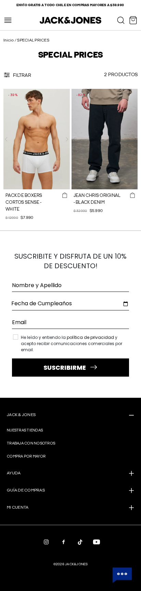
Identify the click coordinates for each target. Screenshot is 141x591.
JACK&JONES (76, 564)
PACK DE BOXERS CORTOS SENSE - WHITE (23, 202)
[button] (6, 139)
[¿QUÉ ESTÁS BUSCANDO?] (120, 20)
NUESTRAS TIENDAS (25, 430)
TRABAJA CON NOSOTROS (31, 443)
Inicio (9, 40)
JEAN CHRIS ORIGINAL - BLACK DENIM (97, 199)
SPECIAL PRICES (33, 40)
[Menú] (7, 20)
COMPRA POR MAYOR (26, 456)
